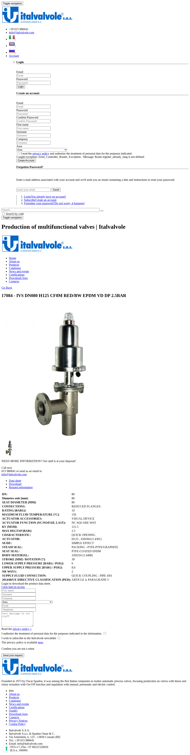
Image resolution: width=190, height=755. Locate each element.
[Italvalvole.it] (37, 251)
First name (22, 124)
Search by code (14, 213)
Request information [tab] (21, 487)
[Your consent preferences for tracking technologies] (6, 748)
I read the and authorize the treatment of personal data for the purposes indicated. (76, 153)
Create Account (26, 160)
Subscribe (40, 200)
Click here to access (13, 586)
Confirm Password (27, 117)
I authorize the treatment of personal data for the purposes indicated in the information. (51, 633)
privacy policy (40, 153)
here (40, 642)
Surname (21, 131)
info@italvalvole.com (21, 32)
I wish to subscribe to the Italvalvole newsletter (28, 638)
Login (21, 86)
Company (22, 139)
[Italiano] (12, 39)
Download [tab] (15, 484)
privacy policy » (22, 628)
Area (19, 146)
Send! (56, 189)
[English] (12, 45)
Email (19, 71)
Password (22, 79)
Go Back (6, 287)
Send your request (13, 655)
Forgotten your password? (54, 203)
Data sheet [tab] (15, 480)
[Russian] (12, 52)
